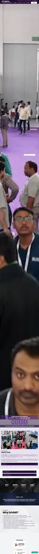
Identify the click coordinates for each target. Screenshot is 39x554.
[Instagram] (32, 0)
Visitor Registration (7, 471)
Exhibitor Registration (7, 474)
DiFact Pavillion (34, 2)
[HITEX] (19, 544)
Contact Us (28, 2)
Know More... (4, 464)
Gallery (24, 2)
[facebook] (35, 0)
